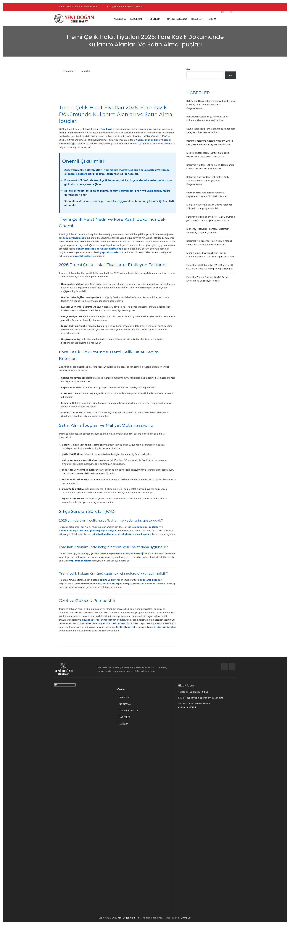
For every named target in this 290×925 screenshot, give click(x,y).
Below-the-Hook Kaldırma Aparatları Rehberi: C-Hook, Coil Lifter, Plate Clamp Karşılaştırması (210, 104)
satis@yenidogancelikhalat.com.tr (125, 6)
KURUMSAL (136, 19)
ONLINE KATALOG (177, 19)
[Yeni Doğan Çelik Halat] (74, 18)
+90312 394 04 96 (198, 691)
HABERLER (196, 19)
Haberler (85, 71)
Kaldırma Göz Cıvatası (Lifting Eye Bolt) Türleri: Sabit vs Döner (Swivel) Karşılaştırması (207, 180)
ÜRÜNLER (155, 19)
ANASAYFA (120, 19)
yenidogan (68, 71)
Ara (188, 68)
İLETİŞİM (211, 19)
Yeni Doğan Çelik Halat (130, 917)
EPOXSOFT (186, 917)
